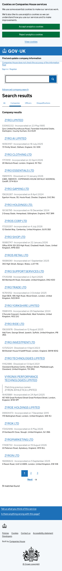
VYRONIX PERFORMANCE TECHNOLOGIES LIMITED (21, 378)
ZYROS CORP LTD (16, 221)
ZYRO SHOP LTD (15, 237)
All (4, 103)
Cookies (14, 533)
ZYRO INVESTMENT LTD (20, 342)
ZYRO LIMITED (14, 120)
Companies (15, 103)
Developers (7, 536)
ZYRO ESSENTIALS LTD (19, 170)
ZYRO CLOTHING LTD (18, 154)
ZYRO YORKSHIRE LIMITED (22, 305)
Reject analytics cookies (31, 34)
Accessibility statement (43, 533)
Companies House (17, 541)
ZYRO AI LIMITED (15, 138)
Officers (28, 103)
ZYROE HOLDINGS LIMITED (22, 407)
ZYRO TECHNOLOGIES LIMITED (25, 358)
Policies (5, 533)
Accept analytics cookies (31, 26)
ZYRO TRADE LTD (15, 287)
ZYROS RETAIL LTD (16, 255)
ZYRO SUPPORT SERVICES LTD (24, 271)
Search (53, 79)
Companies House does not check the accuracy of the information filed (30, 63)
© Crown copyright (31, 564)
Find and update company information (21, 58)
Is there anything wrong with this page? (20, 514)
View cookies (31, 41)
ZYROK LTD (12, 423)
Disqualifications (43, 103)
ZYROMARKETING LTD (19, 439)
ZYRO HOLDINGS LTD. (19, 205)
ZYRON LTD (12, 455)
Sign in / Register (9, 69)
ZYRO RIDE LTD (14, 324)
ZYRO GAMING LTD (17, 189)
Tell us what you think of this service (18, 508)
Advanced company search (15, 89)
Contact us (25, 533)
